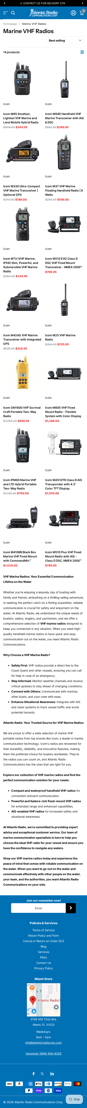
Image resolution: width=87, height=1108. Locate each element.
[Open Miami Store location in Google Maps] (43, 999)
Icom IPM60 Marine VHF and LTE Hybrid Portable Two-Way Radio (19, 484)
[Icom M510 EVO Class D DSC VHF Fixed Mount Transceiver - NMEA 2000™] (64, 224)
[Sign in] (73, 13)
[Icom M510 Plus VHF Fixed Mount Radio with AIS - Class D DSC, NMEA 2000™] (64, 518)
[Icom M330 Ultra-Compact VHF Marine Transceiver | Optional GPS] (22, 151)
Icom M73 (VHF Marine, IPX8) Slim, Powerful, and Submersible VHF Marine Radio (20, 265)
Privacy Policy (43, 968)
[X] (42, 1073)
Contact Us (43, 962)
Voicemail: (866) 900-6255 (43, 1053)
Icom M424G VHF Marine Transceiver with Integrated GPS (22, 339)
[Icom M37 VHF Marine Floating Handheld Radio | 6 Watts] (64, 151)
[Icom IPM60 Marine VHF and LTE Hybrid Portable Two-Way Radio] (22, 445)
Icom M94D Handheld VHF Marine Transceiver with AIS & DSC (64, 118)
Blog (44, 946)
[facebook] (34, 1073)
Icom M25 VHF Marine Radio (60, 337)
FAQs (43, 957)
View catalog (5, 13)
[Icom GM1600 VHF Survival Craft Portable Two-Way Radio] (22, 373)
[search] (13, 13)
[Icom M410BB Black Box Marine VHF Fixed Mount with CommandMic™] (22, 518)
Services (43, 952)
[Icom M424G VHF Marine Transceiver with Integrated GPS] (22, 300)
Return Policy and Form (43, 935)
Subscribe (71, 908)
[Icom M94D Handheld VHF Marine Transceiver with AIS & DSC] (64, 79)
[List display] (82, 52)
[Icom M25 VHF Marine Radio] (64, 300)
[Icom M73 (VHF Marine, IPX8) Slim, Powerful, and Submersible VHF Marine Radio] (22, 224)
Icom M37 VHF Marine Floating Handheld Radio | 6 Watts (64, 190)
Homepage (10, 23)
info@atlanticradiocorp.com (43, 1042)
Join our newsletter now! (43, 900)
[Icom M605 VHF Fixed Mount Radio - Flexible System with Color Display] (64, 373)
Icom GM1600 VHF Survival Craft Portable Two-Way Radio (22, 412)
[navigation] (4, 3)
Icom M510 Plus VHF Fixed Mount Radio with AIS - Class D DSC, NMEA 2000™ (63, 556)
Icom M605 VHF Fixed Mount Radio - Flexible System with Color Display (63, 412)
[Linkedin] (52, 1073)
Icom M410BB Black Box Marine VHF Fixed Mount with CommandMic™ (20, 556)
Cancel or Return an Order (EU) (43, 941)
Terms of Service (43, 930)
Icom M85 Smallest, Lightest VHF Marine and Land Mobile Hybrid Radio (21, 118)
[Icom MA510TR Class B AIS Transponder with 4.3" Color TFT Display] (64, 445)
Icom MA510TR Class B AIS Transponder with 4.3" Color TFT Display (63, 484)
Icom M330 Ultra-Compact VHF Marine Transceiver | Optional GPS (21, 190)
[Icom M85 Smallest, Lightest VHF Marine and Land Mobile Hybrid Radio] (22, 79)
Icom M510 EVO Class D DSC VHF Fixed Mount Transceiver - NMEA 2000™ (63, 263)
